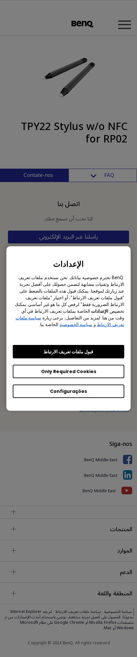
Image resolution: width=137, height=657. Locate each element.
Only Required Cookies (68, 371)
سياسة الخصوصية (76, 324)
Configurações (68, 391)
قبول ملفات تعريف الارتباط (68, 351)
